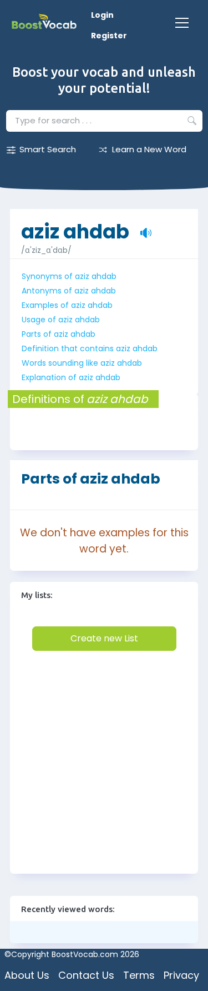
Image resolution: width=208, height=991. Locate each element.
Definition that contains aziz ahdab (90, 348)
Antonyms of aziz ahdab (69, 290)
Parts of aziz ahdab (58, 334)
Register (109, 35)
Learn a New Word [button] (149, 149)
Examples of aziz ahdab (67, 305)
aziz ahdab (75, 226)
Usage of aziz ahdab (61, 319)
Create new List (104, 638)
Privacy (181, 975)
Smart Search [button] (47, 149)
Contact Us (86, 975)
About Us (26, 975)
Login (102, 15)
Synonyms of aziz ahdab (69, 276)
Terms (139, 975)
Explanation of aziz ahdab (71, 377)
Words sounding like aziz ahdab (82, 362)
